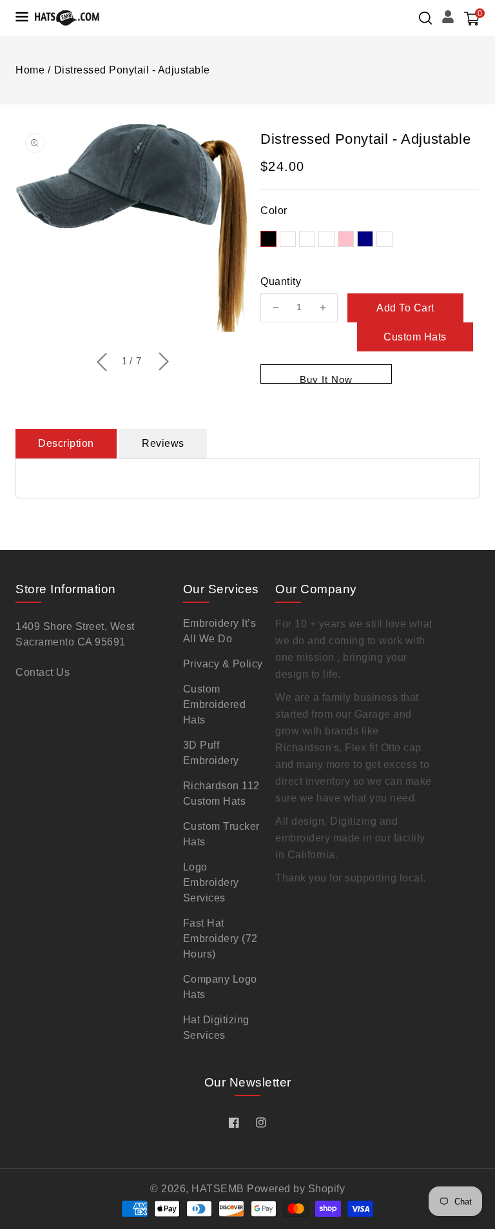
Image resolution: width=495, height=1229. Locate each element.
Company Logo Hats (220, 987)
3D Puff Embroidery (211, 753)
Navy (365, 239)
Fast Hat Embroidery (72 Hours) (220, 938)
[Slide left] (100, 361)
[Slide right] (162, 362)
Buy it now (326, 379)
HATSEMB (217, 1188)
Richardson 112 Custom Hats (221, 793)
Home (29, 69)
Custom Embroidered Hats (214, 704)
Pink (346, 239)
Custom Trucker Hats (221, 834)
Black (268, 239)
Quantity (280, 281)
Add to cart (405, 307)
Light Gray (326, 239)
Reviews (163, 443)
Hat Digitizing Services (216, 1027)
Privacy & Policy (223, 663)
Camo (384, 239)
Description (66, 443)
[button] (425, 18)
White (307, 239)
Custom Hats (415, 336)
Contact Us (42, 672)
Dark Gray (288, 239)
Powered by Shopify (296, 1188)
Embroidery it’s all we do (220, 631)
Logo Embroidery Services (211, 882)
